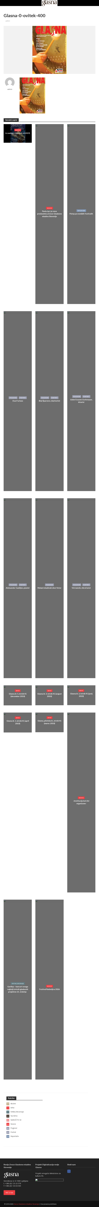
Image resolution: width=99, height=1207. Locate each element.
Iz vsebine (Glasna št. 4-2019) (17, 133)
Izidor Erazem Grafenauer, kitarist (81, 400)
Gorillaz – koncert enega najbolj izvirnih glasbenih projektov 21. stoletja (17, 989)
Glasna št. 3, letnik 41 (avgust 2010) (49, 695)
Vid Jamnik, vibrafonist (81, 588)
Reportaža (81, 211)
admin (7, 21)
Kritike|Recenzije (18, 983)
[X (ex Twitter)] (73, 1171)
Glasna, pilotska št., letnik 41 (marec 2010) (49, 722)
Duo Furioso (18, 401)
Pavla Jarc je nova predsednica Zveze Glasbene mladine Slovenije (49, 213)
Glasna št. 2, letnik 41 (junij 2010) (81, 695)
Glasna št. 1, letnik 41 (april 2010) (18, 722)
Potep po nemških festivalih (81, 214)
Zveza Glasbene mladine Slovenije (26, 1204)
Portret (23, 398)
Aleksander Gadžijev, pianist (18, 588)
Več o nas (9, 1192)
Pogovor (13, 398)
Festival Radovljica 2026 (49, 989)
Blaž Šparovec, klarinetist (49, 401)
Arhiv (18, 691)
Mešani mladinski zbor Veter (49, 588)
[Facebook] (69, 1171)
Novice (17, 130)
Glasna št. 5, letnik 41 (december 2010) (18, 695)
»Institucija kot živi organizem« (81, 802)
